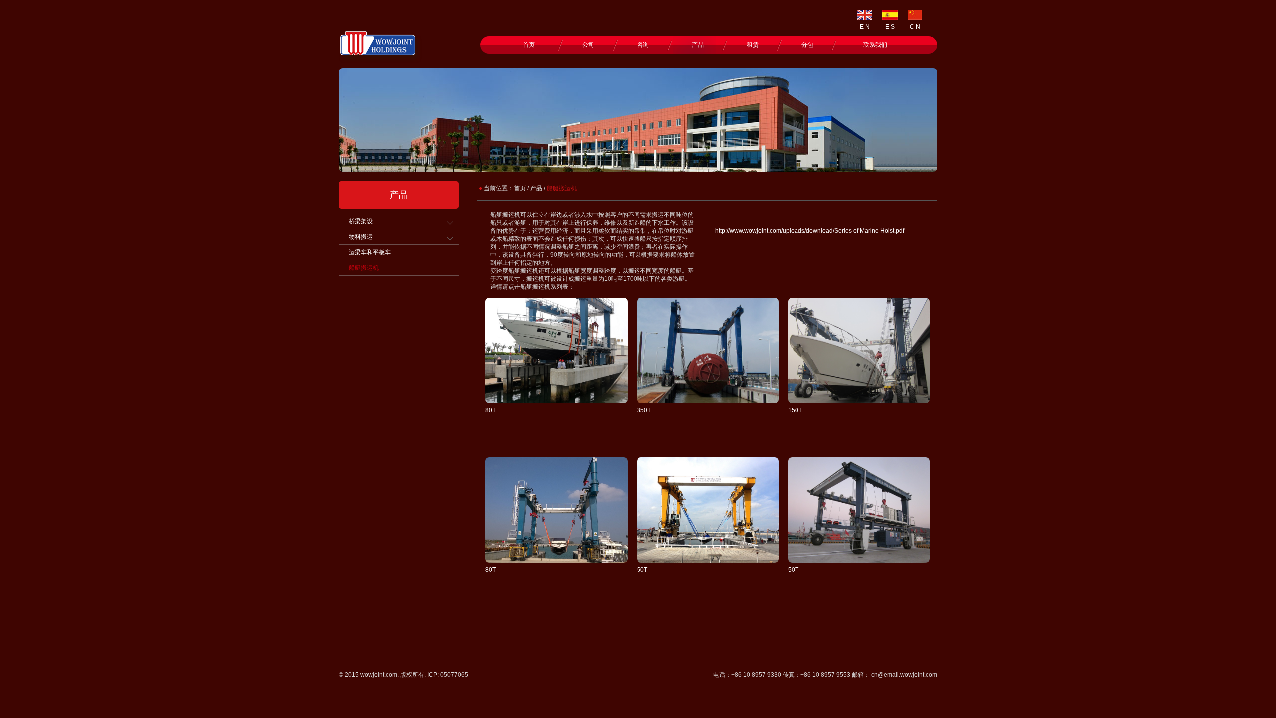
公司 (588, 44)
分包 (807, 44)
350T (644, 410)
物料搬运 (361, 236)
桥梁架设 (361, 221)
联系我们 (875, 44)
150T (795, 410)
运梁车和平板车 (370, 252)
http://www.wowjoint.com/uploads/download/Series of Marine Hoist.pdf (809, 230)
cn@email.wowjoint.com (904, 674)
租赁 (753, 44)
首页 (529, 44)
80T (490, 410)
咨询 (643, 44)
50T (642, 569)
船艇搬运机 (364, 267)
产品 (698, 44)
